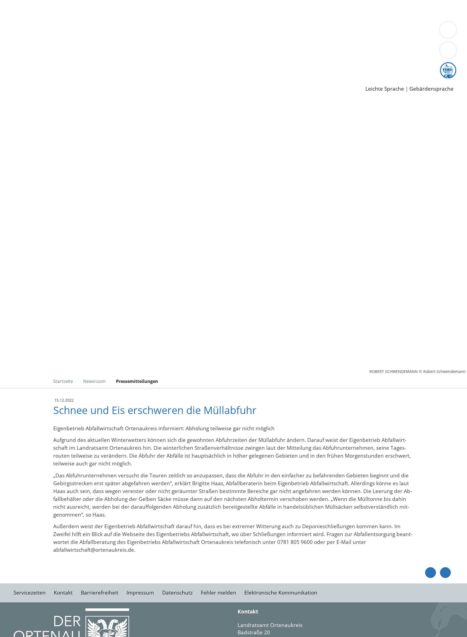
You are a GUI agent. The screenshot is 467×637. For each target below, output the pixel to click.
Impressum (140, 592)
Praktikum (155, 66)
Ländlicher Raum (217, 31)
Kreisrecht (99, 52)
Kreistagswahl (130, 52)
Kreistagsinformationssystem (50, 52)
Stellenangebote (34, 66)
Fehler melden (218, 592)
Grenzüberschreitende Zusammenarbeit (64, 38)
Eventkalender (73, 66)
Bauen (23, 10)
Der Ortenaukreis (36, 31)
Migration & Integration (167, 10)
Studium (131, 66)
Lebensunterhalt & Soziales (65, 10)
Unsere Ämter (17, 17)
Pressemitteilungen (38, 80)
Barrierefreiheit (99, 592)
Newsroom (13, 73)
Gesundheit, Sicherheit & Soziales (99, 31)
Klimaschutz (253, 31)
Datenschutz (177, 592)
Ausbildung (106, 66)
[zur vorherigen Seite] (430, 572)
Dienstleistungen (20, 3)
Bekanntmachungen (321, 31)
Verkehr (109, 10)
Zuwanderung (178, 31)
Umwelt (316, 10)
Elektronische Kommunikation (280, 592)
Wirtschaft (263, 10)
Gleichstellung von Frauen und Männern (396, 31)
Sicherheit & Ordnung (223, 10)
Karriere (10, 59)
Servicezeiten (30, 592)
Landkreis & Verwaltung (29, 24)
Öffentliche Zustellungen (93, 80)
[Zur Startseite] (56, 145)
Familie (129, 10)
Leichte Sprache (384, 89)
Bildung (150, 31)
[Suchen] (448, 50)
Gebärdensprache (431, 89)
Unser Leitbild (230, 66)
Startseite (63, 381)
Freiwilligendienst (190, 66)
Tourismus (282, 31)
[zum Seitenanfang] (445, 572)
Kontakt (63, 592)
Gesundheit (291, 10)
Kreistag (10, 45)
